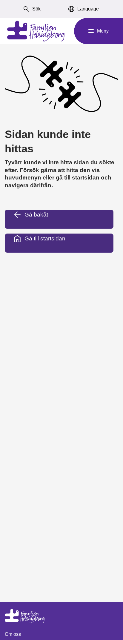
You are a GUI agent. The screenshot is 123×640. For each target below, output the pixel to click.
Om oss (13, 634)
